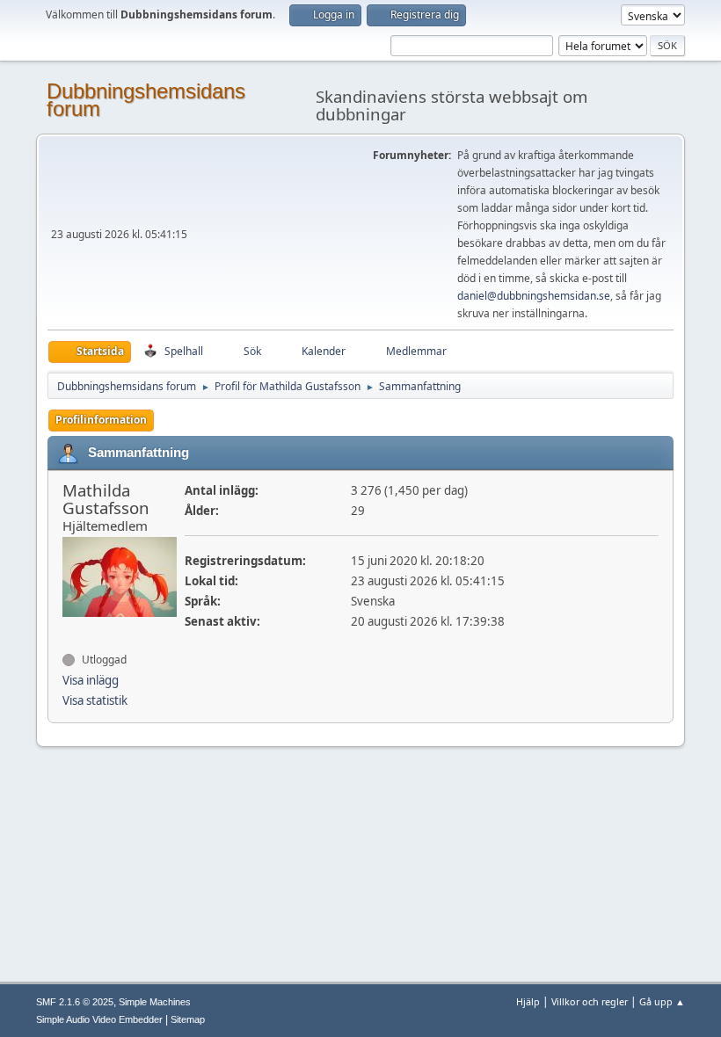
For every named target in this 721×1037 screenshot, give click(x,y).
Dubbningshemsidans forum (146, 99)
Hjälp (528, 1001)
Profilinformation (101, 419)
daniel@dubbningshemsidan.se (533, 295)
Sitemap (188, 1019)
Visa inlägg (90, 680)
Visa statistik (94, 700)
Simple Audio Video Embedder (99, 1019)
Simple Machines (155, 1002)
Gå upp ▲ (662, 1001)
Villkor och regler (589, 1001)
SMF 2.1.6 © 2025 (74, 1002)
